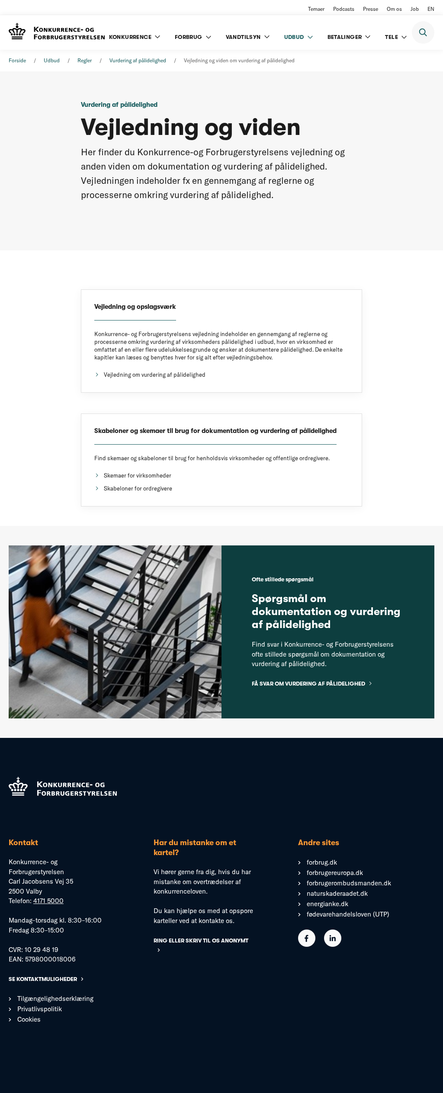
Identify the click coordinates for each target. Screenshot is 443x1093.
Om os (394, 9)
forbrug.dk (322, 862)
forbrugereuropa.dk (335, 873)
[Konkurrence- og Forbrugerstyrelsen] (57, 32)
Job (415, 9)
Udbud (52, 60)
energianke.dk (327, 904)
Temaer (316, 9)
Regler (84, 60)
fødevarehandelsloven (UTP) (348, 914)
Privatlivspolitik (39, 1009)
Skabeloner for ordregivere (138, 488)
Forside (17, 60)
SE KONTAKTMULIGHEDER (43, 979)
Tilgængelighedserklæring (55, 998)
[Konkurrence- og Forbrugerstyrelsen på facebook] (306, 944)
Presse (370, 9)
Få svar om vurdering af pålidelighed (308, 683)
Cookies (29, 1019)
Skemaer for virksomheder (137, 475)
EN (430, 9)
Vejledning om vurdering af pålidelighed (154, 374)
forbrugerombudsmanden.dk (349, 883)
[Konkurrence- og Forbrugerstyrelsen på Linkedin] (332, 944)
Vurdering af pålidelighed (137, 60)
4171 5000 (48, 901)
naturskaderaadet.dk (337, 893)
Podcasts (343, 9)
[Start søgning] (423, 32)
